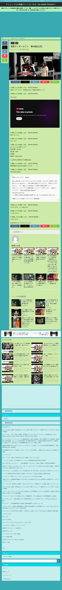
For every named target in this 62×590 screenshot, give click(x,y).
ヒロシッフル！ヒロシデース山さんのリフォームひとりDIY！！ (18, 522)
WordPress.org (6, 578)
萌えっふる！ (6, 516)
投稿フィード (6, 571)
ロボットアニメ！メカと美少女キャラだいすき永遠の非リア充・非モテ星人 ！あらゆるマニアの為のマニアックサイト (31, 470)
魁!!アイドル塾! (6, 542)
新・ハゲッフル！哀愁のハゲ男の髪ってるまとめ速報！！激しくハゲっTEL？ (21, 457)
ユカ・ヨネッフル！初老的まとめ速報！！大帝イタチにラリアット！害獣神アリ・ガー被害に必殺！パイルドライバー (31, 483)
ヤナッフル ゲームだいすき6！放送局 (11, 533)
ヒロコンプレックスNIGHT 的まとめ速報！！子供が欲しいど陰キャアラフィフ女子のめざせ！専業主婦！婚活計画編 (30, 510)
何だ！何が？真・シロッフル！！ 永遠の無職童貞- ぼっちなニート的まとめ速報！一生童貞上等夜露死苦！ (29, 463)
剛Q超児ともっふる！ (8, 530)
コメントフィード (7, 575)
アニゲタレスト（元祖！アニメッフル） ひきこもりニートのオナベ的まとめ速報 (22, 476)
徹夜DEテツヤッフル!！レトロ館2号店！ (12, 528)
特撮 (17, 42)
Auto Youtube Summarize (24, 222)
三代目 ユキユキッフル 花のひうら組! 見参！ (14, 539)
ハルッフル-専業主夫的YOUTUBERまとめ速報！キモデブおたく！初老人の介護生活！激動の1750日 (26, 473)
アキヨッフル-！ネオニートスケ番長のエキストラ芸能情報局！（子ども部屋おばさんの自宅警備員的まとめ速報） (30, 496)
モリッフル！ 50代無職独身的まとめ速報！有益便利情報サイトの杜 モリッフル (23, 503)
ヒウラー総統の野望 (7, 536)
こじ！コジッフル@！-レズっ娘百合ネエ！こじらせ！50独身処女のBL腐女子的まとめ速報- (24, 460)
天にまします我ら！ (7, 519)
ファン (12, 42)
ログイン (5, 568)
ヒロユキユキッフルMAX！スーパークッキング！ (14, 525)
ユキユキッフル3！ (7, 513)
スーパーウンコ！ (7, 454)
